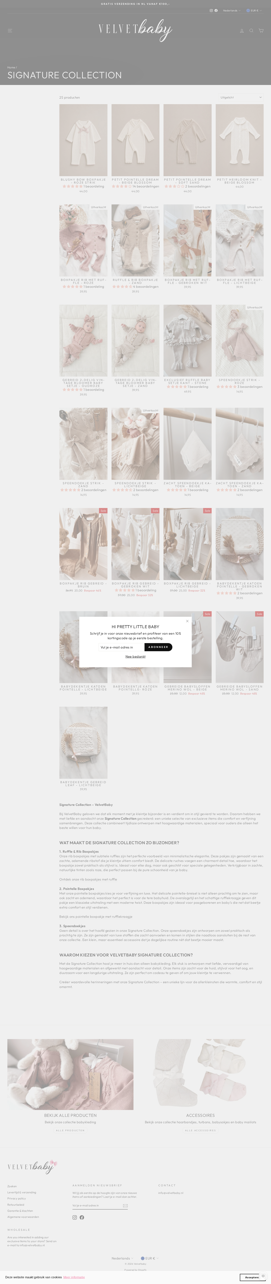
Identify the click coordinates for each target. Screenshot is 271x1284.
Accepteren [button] (252, 1277)
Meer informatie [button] (74, 1277)
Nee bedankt (136, 656)
